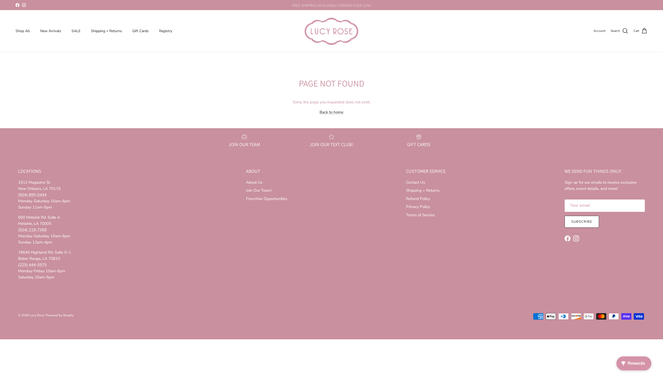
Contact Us (415, 182)
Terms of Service (420, 215)
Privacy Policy (418, 206)
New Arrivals (50, 30)
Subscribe (581, 221)
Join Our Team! (258, 190)
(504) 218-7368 (32, 229)
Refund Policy (418, 198)
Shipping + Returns (106, 30)
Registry (165, 30)
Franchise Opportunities (266, 198)
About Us (254, 182)
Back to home (331, 112)
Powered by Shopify (60, 315)
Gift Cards (140, 30)
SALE (76, 30)
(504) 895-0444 (32, 194)
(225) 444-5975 (32, 264)
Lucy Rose (37, 315)
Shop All (23, 30)
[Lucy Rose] (331, 31)
